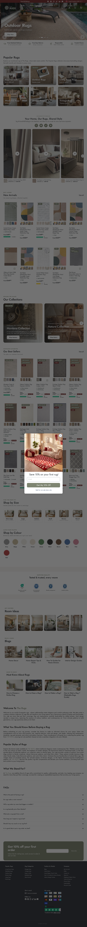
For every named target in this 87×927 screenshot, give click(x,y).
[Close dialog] (60, 435)
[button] (43, 452)
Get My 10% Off (44, 485)
